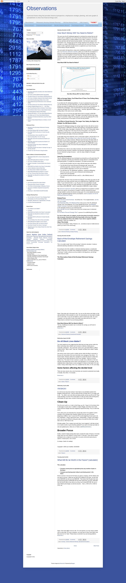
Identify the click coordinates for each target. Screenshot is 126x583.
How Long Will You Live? (63, 209)
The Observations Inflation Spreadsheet (37, 169)
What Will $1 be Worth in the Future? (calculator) (77, 460)
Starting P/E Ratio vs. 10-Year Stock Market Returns (40, 113)
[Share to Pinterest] (85, 230)
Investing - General (65, 541)
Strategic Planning (74, 231)
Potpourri (67, 381)
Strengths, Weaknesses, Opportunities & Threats (39, 200)
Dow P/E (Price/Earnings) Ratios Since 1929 (38, 100)
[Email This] (79, 230)
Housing (50, 237)
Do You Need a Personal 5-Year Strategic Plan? (39, 197)
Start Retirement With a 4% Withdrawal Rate (68, 203)
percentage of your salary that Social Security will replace (82, 138)
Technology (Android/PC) (44, 242)
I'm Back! (30, 210)
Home (75, 545)
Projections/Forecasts (32, 240)
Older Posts (96, 545)
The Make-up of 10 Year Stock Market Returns (38, 115)
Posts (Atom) (67, 548)
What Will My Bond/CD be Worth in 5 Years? (38, 171)
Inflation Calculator (62, 206)
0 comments (72, 229)
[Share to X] (82, 230)
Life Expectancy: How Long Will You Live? (37, 135)
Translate (38, 35)
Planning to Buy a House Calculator (36, 184)
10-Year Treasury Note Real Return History (38, 173)
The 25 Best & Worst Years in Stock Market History (39, 110)
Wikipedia (93, 204)
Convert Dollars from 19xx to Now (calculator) (38, 220)
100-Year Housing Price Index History (36, 182)
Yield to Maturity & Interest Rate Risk (36, 168)
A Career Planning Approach (34, 202)
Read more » (60, 328)
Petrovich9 (62, 563)
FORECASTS (30, 261)
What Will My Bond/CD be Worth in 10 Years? (38, 159)
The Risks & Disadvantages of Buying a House (39, 186)
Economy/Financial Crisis (46, 240)
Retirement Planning (65, 231)
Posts (30, 76)
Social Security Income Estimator (65, 199)
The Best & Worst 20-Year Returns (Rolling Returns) (40, 104)
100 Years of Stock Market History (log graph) (38, 94)
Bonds (40, 237)
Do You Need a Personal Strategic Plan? (67, 212)
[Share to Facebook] (84, 230)
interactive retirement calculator (70, 51)
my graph (63, 201)
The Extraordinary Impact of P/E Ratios (37, 111)
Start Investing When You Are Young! (36, 136)
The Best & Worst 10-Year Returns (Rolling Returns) (40, 96)
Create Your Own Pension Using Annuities (37, 150)
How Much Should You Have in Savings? (37, 225)
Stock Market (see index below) (39, 234)
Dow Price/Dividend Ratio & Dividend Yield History (39, 108)
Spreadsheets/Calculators (75, 334)
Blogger (73, 563)
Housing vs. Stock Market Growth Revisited (38, 190)
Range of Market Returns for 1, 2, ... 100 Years (38, 106)
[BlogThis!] (80, 230)
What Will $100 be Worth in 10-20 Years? (37, 221)
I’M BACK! (61, 389)
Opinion (63, 381)
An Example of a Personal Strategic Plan (37, 198)
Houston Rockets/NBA (32, 242)
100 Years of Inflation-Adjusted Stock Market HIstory (40, 98)
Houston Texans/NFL (46, 239)
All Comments (32, 78)
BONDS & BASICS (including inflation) (35, 249)
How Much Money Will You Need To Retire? (38, 130)
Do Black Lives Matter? (34, 208)
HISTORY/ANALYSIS (31, 251)
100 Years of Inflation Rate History (36, 161)
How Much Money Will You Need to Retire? (75, 33)
